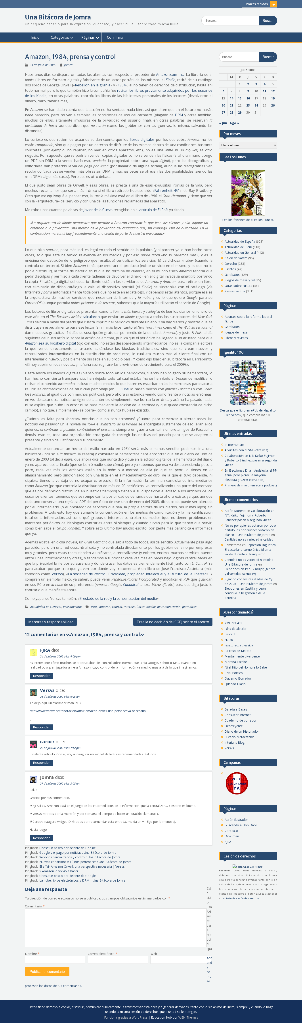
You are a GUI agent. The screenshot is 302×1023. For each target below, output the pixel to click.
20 (223, 105)
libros (141, 607)
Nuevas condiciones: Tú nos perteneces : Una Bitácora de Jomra (85, 862)
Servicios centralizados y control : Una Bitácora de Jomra (79, 857)
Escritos (230, 269)
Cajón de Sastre (236, 258)
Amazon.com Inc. (170, 74)
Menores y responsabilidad (50, 621)
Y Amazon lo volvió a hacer (58, 871)
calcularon (91, 316)
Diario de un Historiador (242, 731)
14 (231, 98)
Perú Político (234, 673)
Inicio (35, 37)
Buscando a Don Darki (241, 825)
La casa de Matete (238, 651)
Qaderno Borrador (238, 678)
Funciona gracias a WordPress (125, 1017)
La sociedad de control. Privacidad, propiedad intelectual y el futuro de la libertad (137, 574)
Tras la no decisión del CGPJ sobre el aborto (173, 621)
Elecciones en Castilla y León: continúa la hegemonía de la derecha (245, 593)
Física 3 (230, 634)
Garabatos (232, 274)
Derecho (231, 263)
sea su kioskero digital (50, 343)
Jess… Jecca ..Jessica (239, 645)
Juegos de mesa (236, 332)
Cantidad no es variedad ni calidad (249, 539)
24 (256, 105)
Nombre (32, 954)
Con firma (115, 37)
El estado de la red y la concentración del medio (118, 598)
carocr (47, 742)
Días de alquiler (236, 629)
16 (248, 98)
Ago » (234, 123)
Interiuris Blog (235, 742)
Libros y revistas (236, 338)
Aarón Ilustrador (236, 819)
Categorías (60, 37)
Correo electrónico (102, 954)
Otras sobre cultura (238, 286)
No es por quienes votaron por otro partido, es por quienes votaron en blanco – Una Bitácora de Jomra (250, 530)
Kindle (170, 79)
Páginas (88, 37)
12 (273, 91)
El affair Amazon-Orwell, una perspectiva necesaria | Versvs (82, 866)
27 (223, 112)
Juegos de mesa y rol (240, 280)
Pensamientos (72, 607)
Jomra (68, 65)
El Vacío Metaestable (239, 737)
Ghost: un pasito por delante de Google (67, 848)
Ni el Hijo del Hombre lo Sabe (246, 667)
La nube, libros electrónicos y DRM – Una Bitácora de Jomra (82, 880)
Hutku (229, 640)
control (117, 607)
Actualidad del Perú (238, 247)
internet (129, 607)
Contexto (231, 831)
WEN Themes (188, 1017)
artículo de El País (153, 209)
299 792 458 (233, 623)
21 (231, 105)
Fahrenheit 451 (167, 190)
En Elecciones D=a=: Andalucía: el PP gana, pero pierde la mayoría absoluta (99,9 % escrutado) (251, 475)
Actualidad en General (45, 607)
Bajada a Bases (236, 709)
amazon (104, 607)
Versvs (57, 574)
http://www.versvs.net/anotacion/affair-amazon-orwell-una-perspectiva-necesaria (88, 711)
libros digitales (142, 139)
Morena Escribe (236, 662)
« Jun (223, 123)
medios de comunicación (163, 607)
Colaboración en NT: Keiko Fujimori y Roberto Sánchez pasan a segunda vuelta (251, 460)
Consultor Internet (238, 715)
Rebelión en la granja (92, 85)
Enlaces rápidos (256, 4)
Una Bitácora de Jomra (58, 17)
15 (239, 98)
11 (264, 91)
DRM (179, 114)
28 (231, 112)
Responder (41, 675)
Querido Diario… (236, 684)
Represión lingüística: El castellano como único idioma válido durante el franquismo (250, 549)
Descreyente (234, 726)
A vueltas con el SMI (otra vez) (246, 450)
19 (273, 98)
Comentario (35, 906)
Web (154, 954)
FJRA (45, 650)
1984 (122, 85)
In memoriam (234, 444)
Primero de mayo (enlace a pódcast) (251, 485)
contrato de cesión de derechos (240, 898)
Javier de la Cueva (98, 209)
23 (248, 105)
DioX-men (232, 836)
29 (239, 112)
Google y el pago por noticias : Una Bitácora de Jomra (78, 852)
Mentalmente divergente (242, 656)
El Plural (122, 389)
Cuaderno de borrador (240, 720)
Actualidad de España (240, 241)
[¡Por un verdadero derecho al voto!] (237, 794)
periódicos (189, 607)
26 (273, 105)
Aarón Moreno (235, 511)
